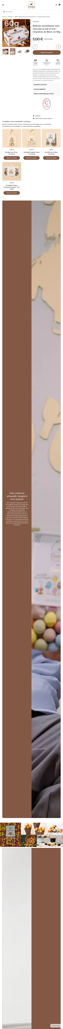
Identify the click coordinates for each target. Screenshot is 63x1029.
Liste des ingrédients (39, 89)
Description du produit (40, 84)
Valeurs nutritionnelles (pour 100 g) (44, 94)
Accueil (4, 16)
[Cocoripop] (31, 5)
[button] (59, 5)
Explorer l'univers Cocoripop (10, 836)
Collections (10, 16)
